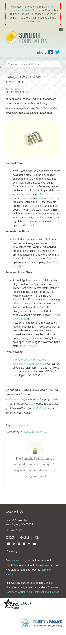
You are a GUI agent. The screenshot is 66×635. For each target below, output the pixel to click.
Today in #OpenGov (35, 432)
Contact (10, 538)
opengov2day (20, 425)
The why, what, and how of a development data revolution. (30, 361)
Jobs (37, 538)
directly (42, 408)
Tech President (29, 346)
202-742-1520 (14, 530)
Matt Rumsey (14, 88)
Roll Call (29, 225)
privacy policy (18, 560)
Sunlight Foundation (27, 38)
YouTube (34, 543)
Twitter (57, 52)
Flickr (19, 543)
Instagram (24, 543)
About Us (24, 538)
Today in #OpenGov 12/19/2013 (23, 79)
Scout (32, 403)
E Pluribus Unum (46, 194)
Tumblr (29, 543)
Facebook (50, 52)
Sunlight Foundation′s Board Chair (31, 8)
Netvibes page (18, 399)
